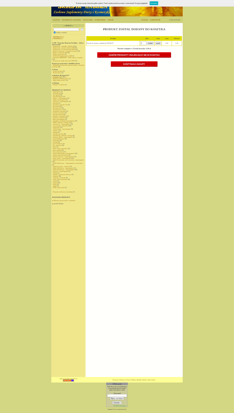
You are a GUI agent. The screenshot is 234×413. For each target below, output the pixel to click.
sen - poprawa (57, 145)
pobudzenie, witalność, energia (62, 135)
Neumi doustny (57, 71)
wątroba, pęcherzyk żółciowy (62, 174)
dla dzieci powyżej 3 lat (60, 104)
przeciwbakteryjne (58, 139)
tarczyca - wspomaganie (60, 171)
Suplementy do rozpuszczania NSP (64, 49)
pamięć (55, 132)
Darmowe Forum (125, 380)
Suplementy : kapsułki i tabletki (63, 46)
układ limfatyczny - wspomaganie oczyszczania (68, 163)
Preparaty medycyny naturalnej (62, 192)
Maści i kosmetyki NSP (60, 52)
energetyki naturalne (59, 111)
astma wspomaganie (59, 100)
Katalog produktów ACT (60, 78)
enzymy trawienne (58, 113)
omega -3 (56, 130)
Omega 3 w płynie (58, 84)
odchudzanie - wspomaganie (62, 129)
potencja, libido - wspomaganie (62, 137)
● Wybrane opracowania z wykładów (63, 200)
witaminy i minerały (59, 178)
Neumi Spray (57, 73)
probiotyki (56, 140)
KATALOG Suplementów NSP (62, 56)
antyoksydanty (57, 96)
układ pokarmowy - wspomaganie (63, 169)
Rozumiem (153, 3)
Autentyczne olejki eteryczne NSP (63, 61)
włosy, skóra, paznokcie (60, 179)
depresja (55, 103)
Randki (139, 380)
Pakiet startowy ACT (59, 80)
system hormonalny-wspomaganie (63, 153)
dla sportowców (58, 109)
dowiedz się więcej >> (120, 406)
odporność (56, 127)
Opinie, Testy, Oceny (148, 380)
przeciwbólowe (58, 143)
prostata (55, 142)
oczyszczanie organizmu (60, 126)
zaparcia (55, 182)
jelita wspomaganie (59, 119)
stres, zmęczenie (58, 152)
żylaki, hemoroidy (58, 187)
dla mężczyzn (57, 108)
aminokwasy (57, 93)
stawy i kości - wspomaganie (62, 158)
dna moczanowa (58, 114)
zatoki (55, 184)
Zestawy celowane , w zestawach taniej (65, 51)
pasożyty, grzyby (58, 134)
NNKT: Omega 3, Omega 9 (61, 122)
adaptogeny (56, 91)
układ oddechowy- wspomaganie (63, 168)
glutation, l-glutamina (59, 116)
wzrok (55, 181)
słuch (54, 147)
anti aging (56, 95)
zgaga (54, 186)
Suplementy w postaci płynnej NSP (64, 48)
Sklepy (133, 380)
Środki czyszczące (58, 54)
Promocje (116, 380)
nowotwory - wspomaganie (61, 124)
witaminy (56, 176)
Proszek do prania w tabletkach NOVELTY (100, 43)
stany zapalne (57, 150)
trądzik (55, 173)
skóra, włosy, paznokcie (60, 148)
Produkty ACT (57, 77)
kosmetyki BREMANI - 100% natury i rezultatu (68, 57)
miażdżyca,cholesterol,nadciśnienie (64, 121)
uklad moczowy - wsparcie (61, 166)
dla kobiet (56, 106)
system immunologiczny (60, 155)
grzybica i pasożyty (59, 117)
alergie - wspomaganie (60, 98)
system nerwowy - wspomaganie (63, 156)
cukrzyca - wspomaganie (60, 101)
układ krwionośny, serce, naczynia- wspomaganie (68, 160)
